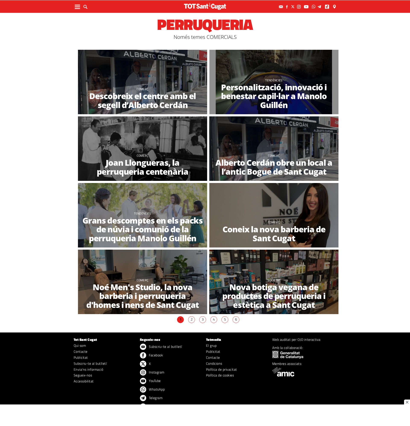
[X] (293, 7)
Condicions (214, 363)
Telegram (155, 397)
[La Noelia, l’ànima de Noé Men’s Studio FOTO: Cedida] (273, 215)
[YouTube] (307, 7)
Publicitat (81, 357)
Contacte (81, 351)
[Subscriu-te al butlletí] (281, 7)
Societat (274, 280)
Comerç (143, 89)
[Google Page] (334, 7)
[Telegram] (320, 7)
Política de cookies (220, 375)
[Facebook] (287, 7)
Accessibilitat (84, 381)
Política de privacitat (221, 369)
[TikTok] (327, 7)
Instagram (156, 372)
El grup (211, 345)
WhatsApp (156, 389)
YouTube (154, 380)
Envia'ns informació (88, 369)
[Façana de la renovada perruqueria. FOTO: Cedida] (142, 82)
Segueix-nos (83, 375)
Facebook (155, 355)
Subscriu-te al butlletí (90, 363)
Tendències (273, 80)
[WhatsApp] (314, 7)
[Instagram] (299, 7)
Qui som (80, 345)
